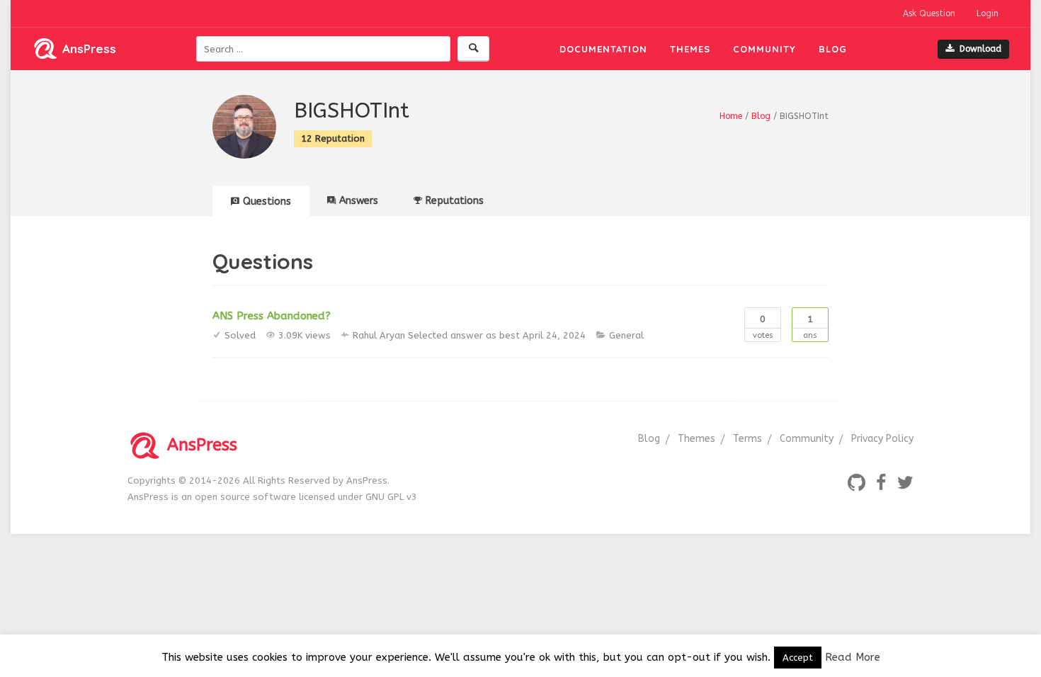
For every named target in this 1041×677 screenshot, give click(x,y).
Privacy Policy (882, 439)
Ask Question (929, 13)
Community (764, 49)
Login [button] (988, 13)
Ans (810, 327)
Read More (852, 657)
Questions (267, 201)
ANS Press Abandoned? (271, 315)
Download (980, 49)
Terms (747, 439)
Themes (690, 49)
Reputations (455, 201)
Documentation (603, 49)
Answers (358, 201)
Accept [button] (798, 657)
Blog (833, 49)
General (626, 335)
